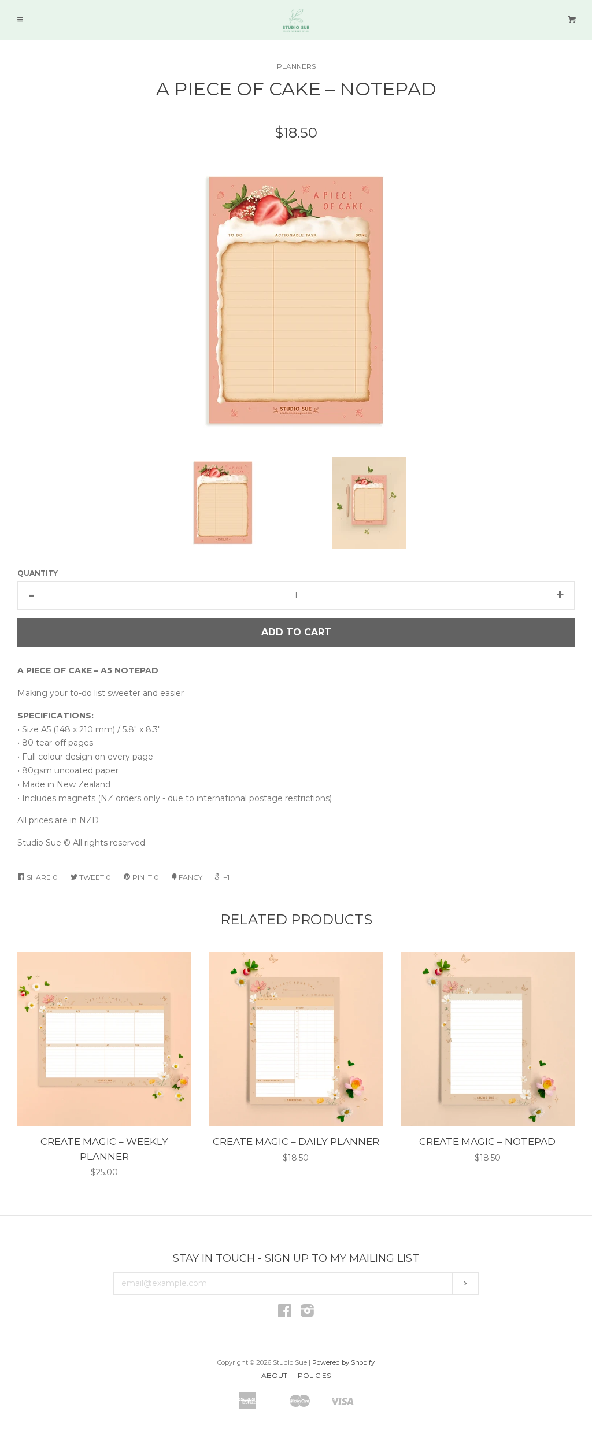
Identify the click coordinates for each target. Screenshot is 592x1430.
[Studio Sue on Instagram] (307, 1313)
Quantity (37, 573)
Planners (296, 66)
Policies (314, 1375)
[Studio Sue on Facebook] (285, 1313)
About (274, 1375)
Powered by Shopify (343, 1362)
